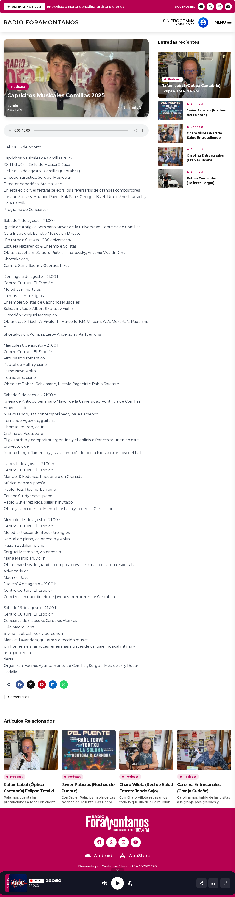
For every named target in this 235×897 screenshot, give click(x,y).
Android (103, 855)
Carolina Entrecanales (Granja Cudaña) (205, 157)
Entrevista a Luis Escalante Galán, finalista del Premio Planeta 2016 (104, 7)
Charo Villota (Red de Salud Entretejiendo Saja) (204, 135)
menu (220, 22)
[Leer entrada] (194, 75)
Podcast (18, 87)
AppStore (139, 855)
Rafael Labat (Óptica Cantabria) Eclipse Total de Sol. (30, 788)
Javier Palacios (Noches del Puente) (206, 112)
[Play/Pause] (117, 883)
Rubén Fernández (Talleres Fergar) (202, 180)
